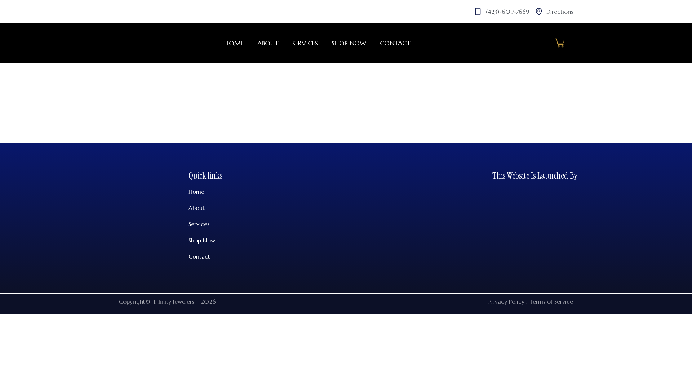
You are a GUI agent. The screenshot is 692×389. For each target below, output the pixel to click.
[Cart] (559, 43)
